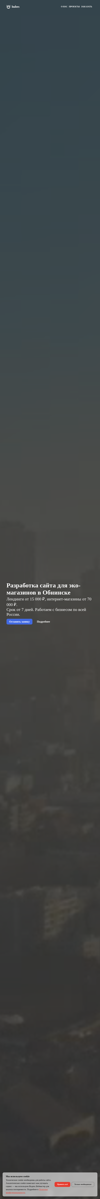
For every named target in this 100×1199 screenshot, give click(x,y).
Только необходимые (82, 1184)
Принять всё (62, 1184)
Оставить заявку (19, 621)
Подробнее (43, 621)
